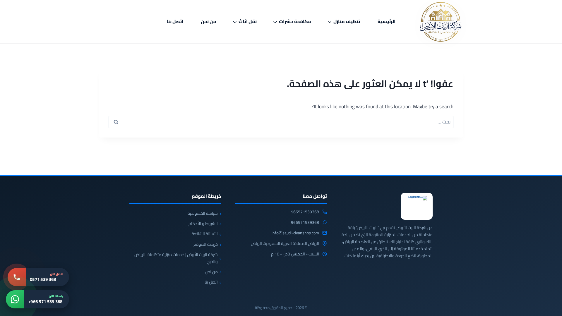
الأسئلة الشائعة (205, 234)
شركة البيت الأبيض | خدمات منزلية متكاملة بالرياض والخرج (176, 258)
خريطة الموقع (205, 244)
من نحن (208, 21)
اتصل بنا (175, 21)
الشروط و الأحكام (203, 223)
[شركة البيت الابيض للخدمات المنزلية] (417, 206)
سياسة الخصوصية (203, 213)
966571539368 (305, 212)
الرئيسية (386, 21)
